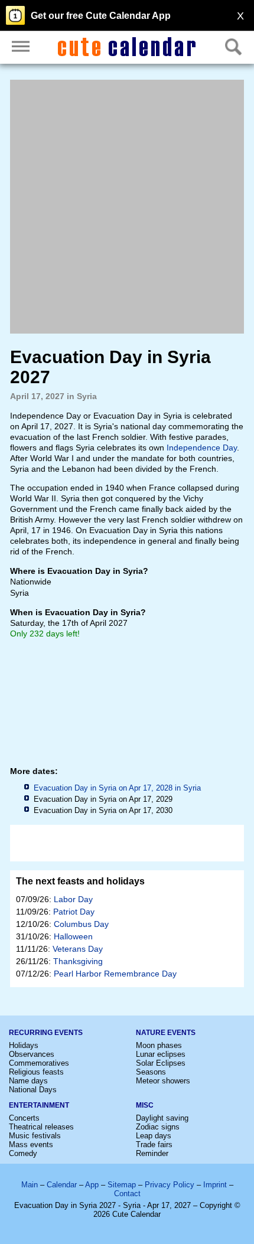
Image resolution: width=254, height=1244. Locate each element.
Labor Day (73, 899)
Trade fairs (154, 1144)
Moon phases (159, 1045)
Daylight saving (162, 1118)
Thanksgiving (78, 961)
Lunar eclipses (160, 1054)
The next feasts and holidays (80, 881)
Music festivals (35, 1135)
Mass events (31, 1144)
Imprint (215, 1184)
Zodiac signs (158, 1126)
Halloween (73, 936)
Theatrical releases (41, 1126)
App (92, 1184)
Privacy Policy (169, 1184)
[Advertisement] (127, 207)
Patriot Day (74, 911)
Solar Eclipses (160, 1063)
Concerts (24, 1118)
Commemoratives (39, 1063)
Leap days (153, 1135)
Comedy (23, 1153)
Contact (127, 1193)
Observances (31, 1054)
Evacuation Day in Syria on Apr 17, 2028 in (117, 787)
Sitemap (122, 1184)
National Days (33, 1089)
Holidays (23, 1045)
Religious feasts (36, 1071)
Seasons (151, 1071)
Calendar (62, 1184)
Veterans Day (78, 949)
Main (29, 1184)
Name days (28, 1080)
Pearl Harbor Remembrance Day (115, 973)
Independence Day (202, 447)
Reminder (152, 1153)
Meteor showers (163, 1080)
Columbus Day (81, 924)
